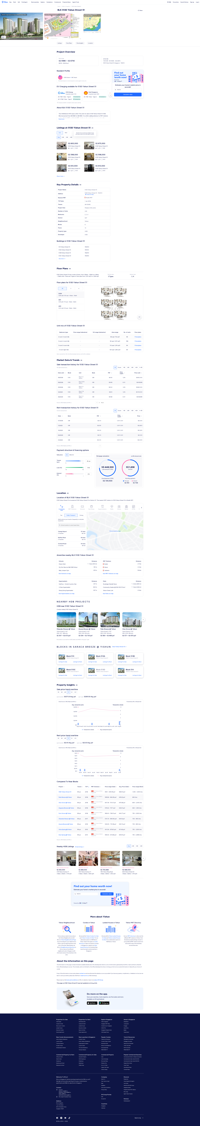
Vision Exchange (104, 1059)
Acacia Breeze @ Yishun (66, 824)
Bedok (125, 1030)
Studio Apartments (60, 1032)
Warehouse (81, 1063)
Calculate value (127, 94)
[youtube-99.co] (65, 1118)
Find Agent (24, 2)
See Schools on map (65, 573)
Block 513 (70, 656)
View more (103, 1049)
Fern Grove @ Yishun (65, 813)
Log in (197, 2)
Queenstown (126, 1032)
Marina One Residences (106, 1045)
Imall (102, 1056)
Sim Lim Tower (104, 1065)
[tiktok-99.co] (69, 1118)
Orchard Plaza (127, 1069)
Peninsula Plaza (104, 1061)
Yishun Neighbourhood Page (68, 939)
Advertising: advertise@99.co (65, 1095)
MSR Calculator (127, 1047)
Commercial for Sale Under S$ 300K (131, 1059)
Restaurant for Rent (60, 1065)
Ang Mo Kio (126, 1028)
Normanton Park (104, 1043)
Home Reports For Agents (129, 1081)
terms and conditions (72, 980)
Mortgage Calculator (128, 1041)
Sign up (192, 2)
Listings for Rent (77, 661)
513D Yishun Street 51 (65, 792)
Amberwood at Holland (61, 1047)
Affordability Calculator (128, 1039)
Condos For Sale (59, 1023)
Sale (60, 132)
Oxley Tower (126, 1065)
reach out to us (85, 975)
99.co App (126, 1091)
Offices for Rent (59, 1056)
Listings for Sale (63, 661)
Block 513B (130, 656)
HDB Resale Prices (105, 1032)
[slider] (80, 461)
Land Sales (126, 1083)
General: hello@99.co (63, 1091)
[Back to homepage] (4, 2)
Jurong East (126, 1023)
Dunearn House (59, 1045)
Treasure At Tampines (105, 1039)
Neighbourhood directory (68, 947)
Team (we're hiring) (105, 1081)
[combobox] (71, 525)
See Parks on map (108, 593)
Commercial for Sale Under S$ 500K (131, 1061)
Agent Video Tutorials (128, 1093)
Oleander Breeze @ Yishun (66, 818)
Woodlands (126, 1021)
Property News (67, 2)
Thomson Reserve (60, 1043)
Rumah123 (103, 1098)
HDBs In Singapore (66, 6)
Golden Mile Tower (105, 1067)
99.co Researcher (137, 701)
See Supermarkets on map (66, 593)
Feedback (103, 1085)
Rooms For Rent (82, 1030)
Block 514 (130, 669)
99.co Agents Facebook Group (65, 1096)
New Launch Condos (60, 1025)
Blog (102, 1083)
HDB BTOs (103, 1028)
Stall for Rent (59, 1059)
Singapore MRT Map (105, 1023)
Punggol (125, 1025)
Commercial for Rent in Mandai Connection (133, 1056)
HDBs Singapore (104, 1021)
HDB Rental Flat (82, 1021)
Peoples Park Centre (128, 1063)
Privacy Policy (104, 1089)
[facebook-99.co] (57, 1118)
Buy (10, 2)
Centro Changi (104, 1069)
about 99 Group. (98, 980)
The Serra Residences (83, 1047)
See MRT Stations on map (110, 573)
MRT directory (131, 936)
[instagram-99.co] (61, 1118)
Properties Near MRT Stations (130, 1089)
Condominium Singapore (106, 1025)
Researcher (126, 1079)
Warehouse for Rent (60, 1063)
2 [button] (99, 402)
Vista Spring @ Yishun (65, 829)
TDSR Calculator (127, 1045)
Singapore (103, 1105)
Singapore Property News (106, 1030)
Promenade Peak (104, 1047)
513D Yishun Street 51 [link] (76, 6)
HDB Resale (58, 1021)
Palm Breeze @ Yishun (65, 797)
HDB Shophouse (82, 1059)
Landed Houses (59, 1028)
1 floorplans (137, 337)
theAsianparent (127, 1100)
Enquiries (61, 1089)
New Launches (35, 2)
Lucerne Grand (59, 1041)
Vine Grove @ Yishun (65, 802)
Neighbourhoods (127, 1087)
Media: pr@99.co (62, 1093)
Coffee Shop (81, 1065)
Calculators (49, 2)
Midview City (104, 1063)
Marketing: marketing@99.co (65, 1092)
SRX (102, 1096)
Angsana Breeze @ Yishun (66, 808)
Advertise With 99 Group (129, 1085)
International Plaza (127, 1067)
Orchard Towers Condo (106, 1041)
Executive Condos (60, 1030)
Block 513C (70, 669)
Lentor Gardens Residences (61, 1039)
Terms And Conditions (105, 1087)
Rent (14, 2)
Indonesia (103, 1108)
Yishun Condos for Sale (92, 936)
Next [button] (102, 402)
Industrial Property (82, 1056)
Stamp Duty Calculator (128, 1043)
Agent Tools (75, 2)
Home (59, 6)
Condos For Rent (82, 1023)
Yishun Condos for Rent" (88, 938)
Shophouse (58, 1061)
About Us (103, 1079)
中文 (170, 2)
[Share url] (92, 128)
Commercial (57, 2)
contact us (82, 973)
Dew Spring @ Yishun (65, 835)
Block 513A (100, 656)
